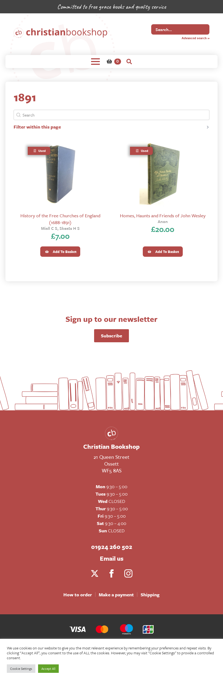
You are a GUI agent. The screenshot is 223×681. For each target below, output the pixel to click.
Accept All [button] (48, 668)
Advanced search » (195, 38)
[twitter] (94, 573)
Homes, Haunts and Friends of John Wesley (163, 215)
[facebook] (111, 573)
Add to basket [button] (64, 251)
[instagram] (128, 573)
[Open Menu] (95, 61)
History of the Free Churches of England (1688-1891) (60, 219)
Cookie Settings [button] (21, 668)
